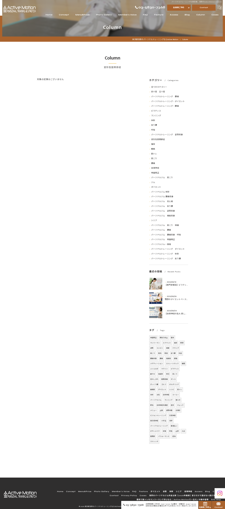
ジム (153, 182)
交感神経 (172, 415)
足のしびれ (154, 379)
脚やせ (152, 374)
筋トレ (154, 153)
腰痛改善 (153, 358)
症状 (172, 405)
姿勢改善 (169, 410)
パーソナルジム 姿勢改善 (163, 211)
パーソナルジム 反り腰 (162, 206)
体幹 (153, 120)
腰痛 (153, 163)
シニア (154, 220)
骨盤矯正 (155, 172)
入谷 (183, 431)
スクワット (167, 343)
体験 (164, 431)
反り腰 (154, 125)
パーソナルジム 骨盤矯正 (163, 239)
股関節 (152, 436)
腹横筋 (152, 389)
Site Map (216, 500)
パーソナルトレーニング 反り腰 (166, 258)
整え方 (178, 400)
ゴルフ (163, 384)
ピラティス (156, 111)
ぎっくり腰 (154, 384)
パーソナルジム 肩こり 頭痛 (165, 225)
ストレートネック (172, 363)
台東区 (178, 410)
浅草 (170, 420)
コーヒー (175, 394)
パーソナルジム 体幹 (160, 192)
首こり (174, 374)
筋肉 (159, 353)
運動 (175, 358)
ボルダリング (174, 384)
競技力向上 (164, 337)
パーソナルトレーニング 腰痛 (165, 96)
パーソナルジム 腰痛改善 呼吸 (166, 234)
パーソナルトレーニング (159, 426)
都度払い (174, 426)
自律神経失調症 (162, 405)
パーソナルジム (155, 400)
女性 (158, 394)
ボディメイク (155, 431)
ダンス (173, 379)
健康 (167, 348)
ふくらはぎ (154, 369)
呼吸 (153, 130)
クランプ (175, 348)
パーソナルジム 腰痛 (161, 230)
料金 (180, 353)
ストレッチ (154, 441)
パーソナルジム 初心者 (162, 201)
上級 (161, 410)
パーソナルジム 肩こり (162, 177)
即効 (151, 405)
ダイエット (156, 187)
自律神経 (155, 168)
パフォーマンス (163, 436)
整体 (172, 337)
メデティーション (156, 363)
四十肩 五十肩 (158, 91)
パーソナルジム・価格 (161, 244)
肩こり (154, 158)
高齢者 (168, 358)
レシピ (171, 389)
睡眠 (153, 149)
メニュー (153, 410)
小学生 (163, 420)
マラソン (164, 369)
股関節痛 (164, 379)
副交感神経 (154, 420)
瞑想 (181, 343)
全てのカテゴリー (159, 87)
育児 (167, 374)
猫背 (153, 144)
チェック (180, 405)
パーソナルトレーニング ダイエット (168, 249)
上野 (177, 431)
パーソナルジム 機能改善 (163, 215)
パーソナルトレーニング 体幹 (165, 253)
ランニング (156, 115)
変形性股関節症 (158, 139)
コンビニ (160, 348)
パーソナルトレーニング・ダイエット (168, 101)
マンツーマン (155, 343)
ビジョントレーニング (158, 415)
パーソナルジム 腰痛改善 (162, 196)
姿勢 (151, 348)
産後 (174, 436)
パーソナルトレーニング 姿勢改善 (167, 134)
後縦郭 (160, 374)
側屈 (166, 353)
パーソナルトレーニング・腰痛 (165, 106)
